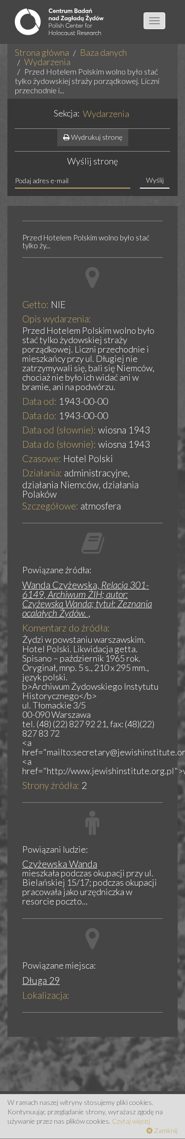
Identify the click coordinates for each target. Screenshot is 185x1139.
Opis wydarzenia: (56, 318)
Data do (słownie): (59, 444)
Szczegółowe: (50, 506)
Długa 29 (41, 980)
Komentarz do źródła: (66, 627)
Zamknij (165, 1130)
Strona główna (42, 52)
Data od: (39, 401)
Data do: (39, 415)
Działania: (42, 472)
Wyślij (155, 180)
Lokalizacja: (46, 995)
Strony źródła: (50, 785)
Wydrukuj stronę (96, 137)
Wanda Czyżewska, (87, 599)
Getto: (35, 304)
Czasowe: (41, 458)
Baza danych (103, 52)
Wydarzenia (47, 61)
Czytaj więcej (131, 1121)
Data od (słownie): (59, 429)
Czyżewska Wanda (59, 863)
